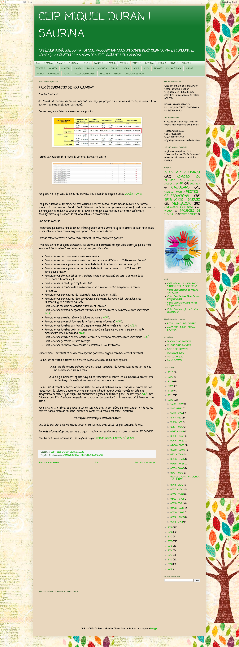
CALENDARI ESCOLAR (134, 73)
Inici (97, 462)
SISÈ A (126, 68)
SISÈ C (146, 68)
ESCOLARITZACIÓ (95, 455)
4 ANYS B (86, 63)
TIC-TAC (66, 73)
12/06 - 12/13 (176, 413)
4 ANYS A (73, 63)
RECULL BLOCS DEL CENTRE (181, 323)
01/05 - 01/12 (176, 522)
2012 (170, 559)
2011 (170, 564)
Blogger (154, 628)
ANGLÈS (40, 73)
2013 (170, 555)
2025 (171, 377)
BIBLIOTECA (105, 73)
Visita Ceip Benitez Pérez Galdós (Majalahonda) (183, 298)
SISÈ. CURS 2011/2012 (177, 349)
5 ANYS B (111, 63)
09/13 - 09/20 (177, 441)
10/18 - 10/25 (177, 427)
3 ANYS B (61, 63)
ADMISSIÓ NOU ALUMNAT (74, 455)
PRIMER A (124, 63)
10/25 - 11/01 (176, 422)
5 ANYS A (98, 63)
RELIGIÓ (117, 73)
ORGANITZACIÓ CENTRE (179, 207)
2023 (171, 386)
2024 (170, 381)
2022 (171, 391)
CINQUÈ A (90, 68)
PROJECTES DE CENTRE (182, 212)
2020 (171, 400)
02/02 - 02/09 (177, 517)
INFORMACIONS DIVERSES (182, 200)
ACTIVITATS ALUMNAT (182, 172)
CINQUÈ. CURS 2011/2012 (179, 345)
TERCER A (186, 63)
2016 (170, 541)
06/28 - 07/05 (177, 459)
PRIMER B (137, 63)
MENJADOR (181, 203)
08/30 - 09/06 (178, 450)
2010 (170, 569)
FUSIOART (158, 68)
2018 (170, 532)
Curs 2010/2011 (174, 360)
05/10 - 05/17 (177, 485)
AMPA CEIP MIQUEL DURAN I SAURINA (181, 329)
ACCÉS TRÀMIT (133, 194)
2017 (170, 536)
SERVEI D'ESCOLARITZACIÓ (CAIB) (115, 438)
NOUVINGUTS (53, 73)
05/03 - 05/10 (177, 489)
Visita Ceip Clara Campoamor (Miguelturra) (182, 304)
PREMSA (168, 211)
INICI (38, 63)
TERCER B (41, 68)
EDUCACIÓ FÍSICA (173, 68)
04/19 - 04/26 (177, 494)
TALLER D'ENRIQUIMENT (84, 73)
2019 (170, 527)
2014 (170, 550)
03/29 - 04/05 (177, 499)
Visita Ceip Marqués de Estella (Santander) (182, 311)
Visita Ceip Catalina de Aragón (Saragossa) (182, 291)
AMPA (179, 184)
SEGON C (174, 63)
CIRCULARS (180, 187)
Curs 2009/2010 (175, 356)
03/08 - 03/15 (177, 508)
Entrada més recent (49, 462)
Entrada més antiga (145, 462)
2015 (170, 546)
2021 (170, 395)
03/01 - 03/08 (177, 512)
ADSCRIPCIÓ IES (190, 180)
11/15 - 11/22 (176, 418)
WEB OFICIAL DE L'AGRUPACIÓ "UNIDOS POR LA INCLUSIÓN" (182, 285)
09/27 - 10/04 (177, 431)
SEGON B (162, 63)
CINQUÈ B (102, 68)
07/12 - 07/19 (177, 454)
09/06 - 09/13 (177, 445)
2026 (171, 372)
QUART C (78, 68)
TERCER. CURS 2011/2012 (179, 341)
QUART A (53, 68)
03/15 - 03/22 (177, 503)
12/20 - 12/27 (177, 404)
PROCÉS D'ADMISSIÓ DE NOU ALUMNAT (185, 478)
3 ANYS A (48, 63)
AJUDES (168, 183)
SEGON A (149, 63)
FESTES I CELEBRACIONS (182, 194)
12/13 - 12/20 (176, 408)
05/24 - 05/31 (177, 473)
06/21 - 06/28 (177, 463)
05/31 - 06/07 (177, 468)
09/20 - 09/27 (177, 436)
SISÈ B (136, 68)
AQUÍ (47, 314)
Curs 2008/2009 (175, 353)
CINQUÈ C (115, 68)
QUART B (66, 68)
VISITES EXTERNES (188, 214)
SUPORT (189, 68)
